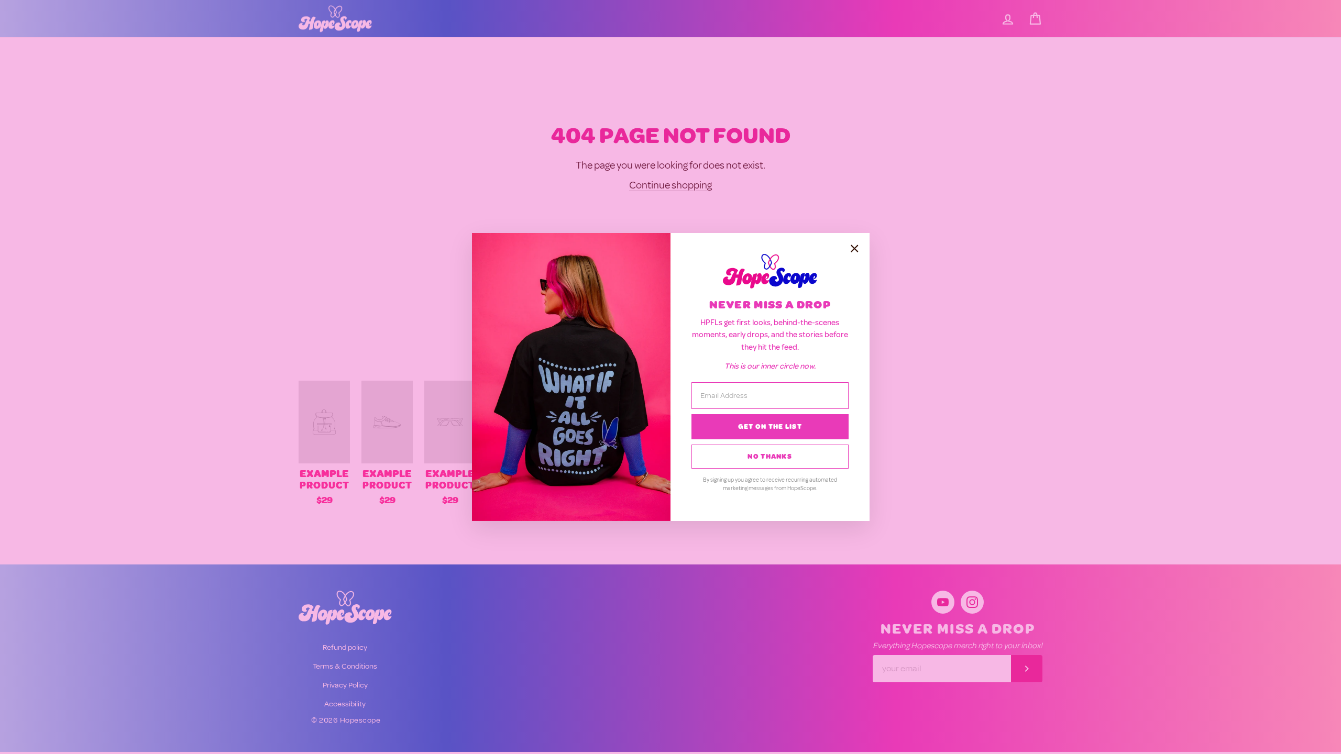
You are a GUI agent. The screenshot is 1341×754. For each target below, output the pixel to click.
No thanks (770, 456)
